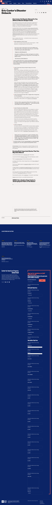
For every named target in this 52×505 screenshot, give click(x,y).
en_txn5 (29, 429)
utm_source (30, 358)
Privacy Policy (41, 501)
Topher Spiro (7, 261)
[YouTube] (5, 282)
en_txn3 (29, 413)
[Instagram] (7, 282)
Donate (48, 3)
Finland (14, 177)
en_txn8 (29, 452)
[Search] (44, 4)
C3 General (29, 293)
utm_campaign (30, 374)
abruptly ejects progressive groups (25, 167)
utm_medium (30, 366)
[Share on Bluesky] (46, 1)
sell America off (26, 154)
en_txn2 (29, 405)
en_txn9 (29, 460)
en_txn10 (29, 468)
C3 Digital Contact (31, 332)
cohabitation (26, 175)
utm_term (29, 390)
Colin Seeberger (16, 245)
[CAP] (4, 501)
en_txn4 (29, 421)
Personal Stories (29, 3)
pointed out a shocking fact (32, 98)
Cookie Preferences (42, 503)
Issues (11, 3)
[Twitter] (2, 282)
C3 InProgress (30, 324)
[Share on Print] (50, 1)
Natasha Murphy (3, 261)
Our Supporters (41, 502)
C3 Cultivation (30, 316)
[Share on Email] (48, 1)
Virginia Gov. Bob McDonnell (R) (21, 52)
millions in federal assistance (21, 135)
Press (23, 3)
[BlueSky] (9, 282)
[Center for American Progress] (1, 1)
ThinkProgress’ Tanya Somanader (28, 131)
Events (19, 3)
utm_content (30, 382)
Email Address (32, 279)
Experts (14, 3)
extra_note (29, 476)
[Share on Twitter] (40, 1)
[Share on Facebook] (42, 1)
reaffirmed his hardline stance (18, 33)
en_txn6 (29, 437)
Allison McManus (20, 245)
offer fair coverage (24, 156)
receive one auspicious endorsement (31, 60)
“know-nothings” (35, 161)
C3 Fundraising (30, 308)
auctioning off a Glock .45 (22, 173)
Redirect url (30, 345)
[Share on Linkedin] (44, 1)
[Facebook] (4, 282)
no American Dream (18, 159)
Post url (29, 352)
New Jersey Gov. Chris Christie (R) (21, 58)
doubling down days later (31, 31)
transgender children (27, 164)
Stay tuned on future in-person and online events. (37, 275)
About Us (35, 3)
